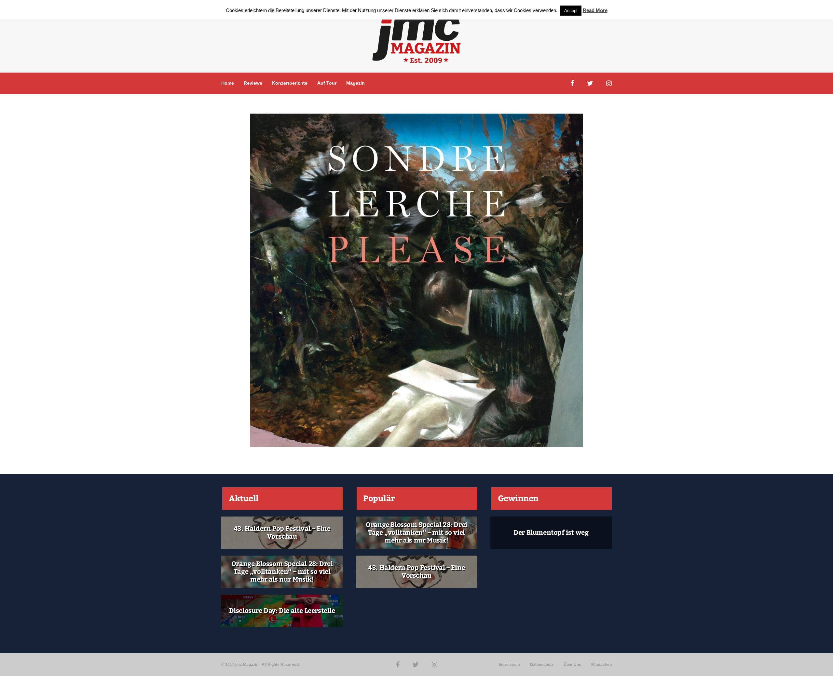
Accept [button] (571, 10)
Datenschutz (541, 664)
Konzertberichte (289, 83)
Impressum (509, 664)
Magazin (355, 83)
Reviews (253, 83)
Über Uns (572, 664)
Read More (595, 10)
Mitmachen (601, 664)
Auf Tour (326, 83)
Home (227, 83)
